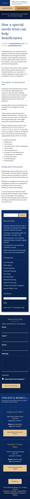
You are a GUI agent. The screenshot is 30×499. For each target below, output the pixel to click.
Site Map (13, 491)
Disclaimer (5, 375)
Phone (4, 345)
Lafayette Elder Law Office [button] (15, 468)
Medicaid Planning (10, 280)
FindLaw (15, 495)
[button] (5, 3)
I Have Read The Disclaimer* (14, 379)
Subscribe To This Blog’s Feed (14, 307)
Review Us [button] (15, 481)
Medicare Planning (10, 283)
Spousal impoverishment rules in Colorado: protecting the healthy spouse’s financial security (15, 228)
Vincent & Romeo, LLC (17, 43)
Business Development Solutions (14, 493)
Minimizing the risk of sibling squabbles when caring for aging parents (15, 240)
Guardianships (9, 277)
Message (5, 354)
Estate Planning (9, 268)
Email (4, 336)
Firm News (7, 274)
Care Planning (8, 262)
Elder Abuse (8, 265)
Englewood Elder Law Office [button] (15, 433)
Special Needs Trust (14, 45)
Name (4, 327)
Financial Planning (10, 271)
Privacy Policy (22, 491)
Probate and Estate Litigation (14, 285)
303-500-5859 (8, 8)
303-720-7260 (23, 8)
